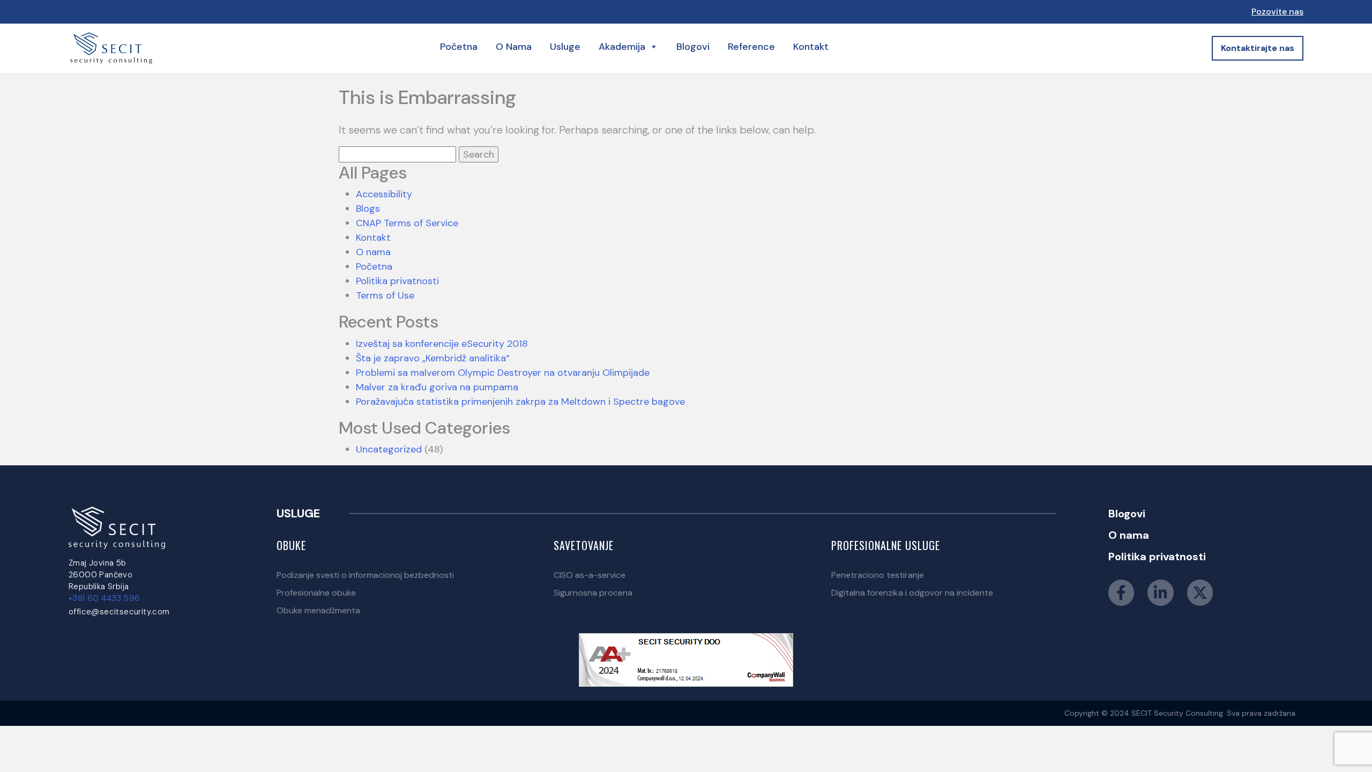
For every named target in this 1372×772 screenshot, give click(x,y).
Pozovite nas (1277, 11)
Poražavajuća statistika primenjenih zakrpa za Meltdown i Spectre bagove (520, 401)
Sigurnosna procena (593, 592)
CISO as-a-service (589, 575)
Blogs (368, 208)
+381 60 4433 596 (104, 598)
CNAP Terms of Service (407, 223)
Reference (751, 46)
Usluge (565, 46)
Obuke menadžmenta (318, 610)
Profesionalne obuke (316, 592)
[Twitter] (1200, 593)
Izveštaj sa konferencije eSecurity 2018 (442, 343)
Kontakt (811, 46)
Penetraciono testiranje (877, 575)
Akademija (622, 46)
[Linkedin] (1160, 593)
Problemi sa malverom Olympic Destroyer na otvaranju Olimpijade (503, 372)
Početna (459, 46)
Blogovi (693, 46)
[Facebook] (1121, 593)
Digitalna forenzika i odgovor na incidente (912, 592)
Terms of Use (385, 295)
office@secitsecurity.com (119, 611)
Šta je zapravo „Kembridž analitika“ (433, 358)
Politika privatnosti (397, 280)
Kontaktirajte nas (1257, 48)
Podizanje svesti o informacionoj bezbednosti (365, 575)
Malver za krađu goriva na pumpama (437, 387)
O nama (514, 46)
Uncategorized (389, 449)
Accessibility (384, 194)
